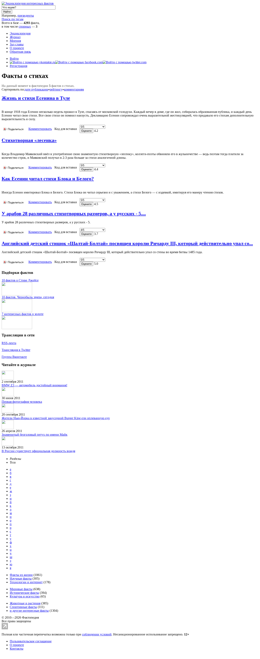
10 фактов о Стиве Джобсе (20, 280)
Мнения (15, 40)
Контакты (16, 648)
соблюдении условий (97, 634)
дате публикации (36, 89)
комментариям (74, 89)
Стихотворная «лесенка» (29, 140)
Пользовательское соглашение (31, 641)
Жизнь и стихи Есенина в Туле (36, 98)
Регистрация (18, 66)
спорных (25, 26)
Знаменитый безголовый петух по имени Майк (34, 434)
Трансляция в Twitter (16, 350)
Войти (14, 58)
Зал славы (17, 44)
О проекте (17, 48)
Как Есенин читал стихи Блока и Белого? (48, 178)
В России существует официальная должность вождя (38, 451)
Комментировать (40, 129)
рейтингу (56, 89)
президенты (25, 15)
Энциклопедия (20, 33)
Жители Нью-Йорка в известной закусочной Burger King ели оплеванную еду (56, 418)
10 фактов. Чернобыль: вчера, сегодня (28, 297)
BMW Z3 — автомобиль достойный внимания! (34, 385)
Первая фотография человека (22, 401)
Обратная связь (20, 51)
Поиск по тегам (12, 19)
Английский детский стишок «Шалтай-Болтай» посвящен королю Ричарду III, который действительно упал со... (127, 243)
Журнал (15, 37)
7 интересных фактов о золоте (22, 314)
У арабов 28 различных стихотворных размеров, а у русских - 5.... (74, 213)
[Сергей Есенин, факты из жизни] (3, 105)
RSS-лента (9, 343)
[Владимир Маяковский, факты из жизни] (3, 148)
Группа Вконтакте (14, 357)
